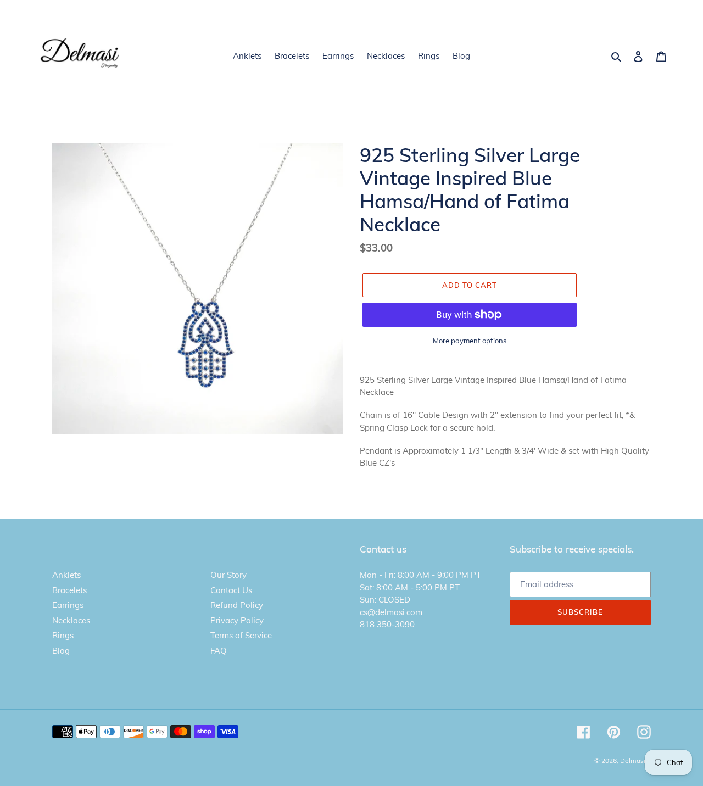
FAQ (218, 650)
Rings (63, 635)
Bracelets (69, 590)
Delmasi (632, 760)
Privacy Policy (237, 620)
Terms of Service (241, 635)
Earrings (67, 605)
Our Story (228, 575)
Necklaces (71, 620)
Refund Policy (236, 605)
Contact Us (231, 590)
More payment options (469, 340)
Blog (61, 650)
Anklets (66, 575)
